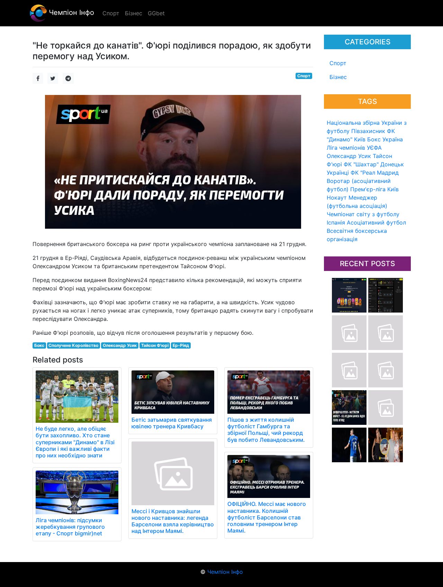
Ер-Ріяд (181, 345)
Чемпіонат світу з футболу (363, 214)
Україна (392, 139)
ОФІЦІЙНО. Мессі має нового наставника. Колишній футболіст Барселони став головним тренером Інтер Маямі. (266, 517)
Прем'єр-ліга (368, 189)
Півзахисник (368, 131)
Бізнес (338, 76)
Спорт (337, 63)
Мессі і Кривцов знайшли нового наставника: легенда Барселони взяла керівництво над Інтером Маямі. (173, 521)
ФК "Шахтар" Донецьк (374, 164)
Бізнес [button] (133, 13)
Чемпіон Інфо (70, 12)
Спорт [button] (110, 13)
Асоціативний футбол (376, 222)
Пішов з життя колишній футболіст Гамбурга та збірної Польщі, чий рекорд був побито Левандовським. (266, 429)
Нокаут (337, 197)
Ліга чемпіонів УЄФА (354, 147)
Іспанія (336, 222)
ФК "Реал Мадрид (375, 172)
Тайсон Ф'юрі (155, 345)
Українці (338, 172)
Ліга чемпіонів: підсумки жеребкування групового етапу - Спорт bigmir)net (70, 527)
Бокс (374, 139)
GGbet (156, 13)
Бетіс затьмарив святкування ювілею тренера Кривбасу (172, 423)
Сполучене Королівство (73, 345)
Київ (393, 189)
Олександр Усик (349, 155)
